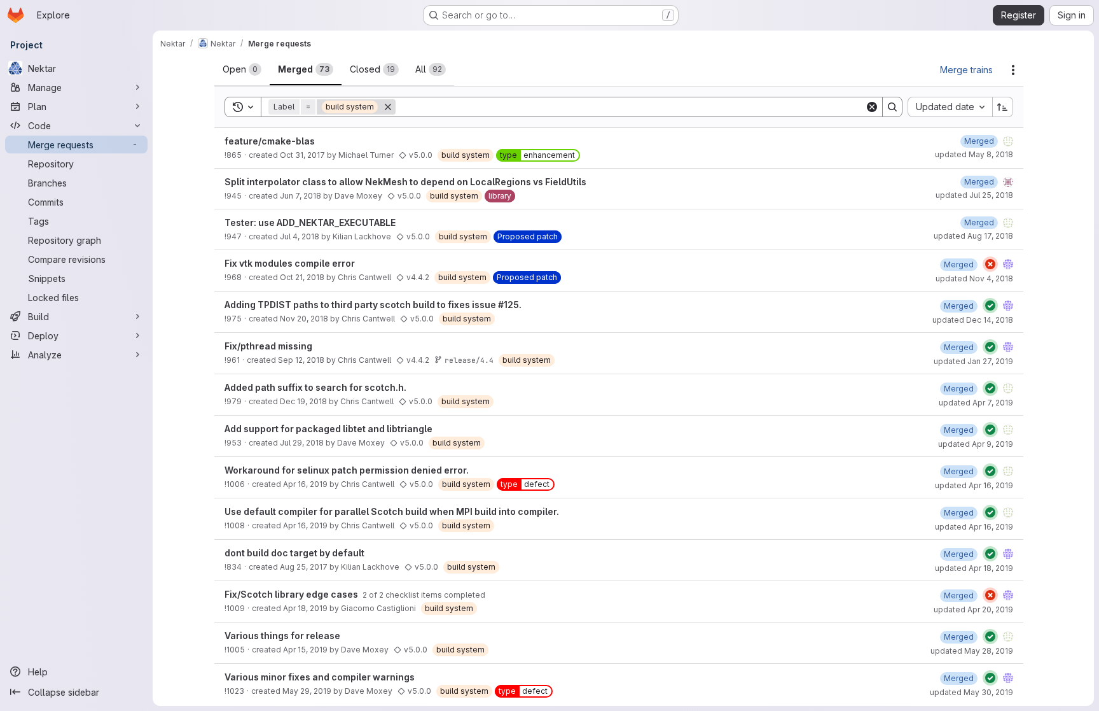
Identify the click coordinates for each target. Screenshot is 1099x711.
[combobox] (950, 107)
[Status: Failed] (990, 264)
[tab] (242, 69)
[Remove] (388, 107)
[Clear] (872, 107)
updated (974, 154)
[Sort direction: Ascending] (1003, 107)
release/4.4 (469, 360)
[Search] (892, 107)
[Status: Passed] (990, 305)
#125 (508, 304)
